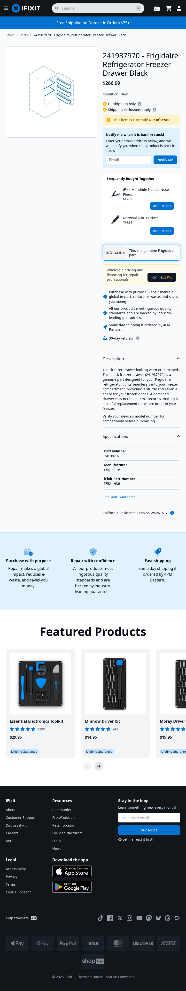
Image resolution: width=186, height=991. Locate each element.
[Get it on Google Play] (72, 887)
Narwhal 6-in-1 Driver (140, 218)
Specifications (115, 436)
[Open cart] (168, 8)
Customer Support (21, 817)
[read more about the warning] (172, 513)
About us (13, 809)
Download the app (70, 859)
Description (113, 358)
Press (56, 840)
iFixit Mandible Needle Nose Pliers (146, 192)
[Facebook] (110, 918)
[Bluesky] (158, 918)
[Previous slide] (87, 766)
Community (61, 809)
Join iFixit (161, 277)
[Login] (179, 8)
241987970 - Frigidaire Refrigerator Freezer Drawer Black (79, 35)
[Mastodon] (149, 918)
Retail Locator (63, 825)
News (56, 848)
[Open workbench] (157, 8)
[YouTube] (139, 918)
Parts (24, 35)
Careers (12, 833)
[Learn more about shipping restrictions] (139, 104)
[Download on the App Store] (72, 871)
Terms (11, 884)
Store (10, 35)
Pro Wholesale (63, 817)
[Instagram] (129, 918)
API (8, 840)
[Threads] (167, 918)
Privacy (11, 876)
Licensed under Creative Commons (106, 977)
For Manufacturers (67, 833)
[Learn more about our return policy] (138, 338)
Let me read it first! (138, 839)
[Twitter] (120, 918)
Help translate (17, 918)
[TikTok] (100, 918)
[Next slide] (98, 766)
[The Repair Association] (177, 918)
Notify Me (165, 159)
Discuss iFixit (16, 825)
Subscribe (149, 830)
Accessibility (16, 869)
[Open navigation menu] (6, 8)
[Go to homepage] (28, 8)
